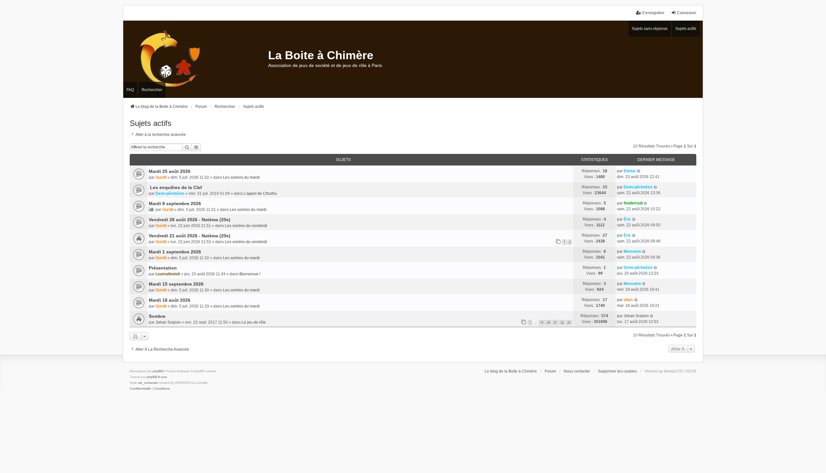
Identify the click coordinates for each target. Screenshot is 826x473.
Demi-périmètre (170, 193)
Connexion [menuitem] (686, 13)
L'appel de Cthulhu (260, 193)
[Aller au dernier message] (639, 171)
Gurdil (161, 177)
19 (541, 322)
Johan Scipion (168, 322)
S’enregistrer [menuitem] (653, 13)
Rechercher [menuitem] (152, 90)
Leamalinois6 (168, 274)
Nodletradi (633, 203)
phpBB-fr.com (157, 377)
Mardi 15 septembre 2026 (176, 284)
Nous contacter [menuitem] (577, 371)
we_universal (147, 382)
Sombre (157, 316)
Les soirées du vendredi (246, 225)
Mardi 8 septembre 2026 (175, 203)
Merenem (632, 251)
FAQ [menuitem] (130, 90)
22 (562, 322)
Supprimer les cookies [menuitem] (617, 371)
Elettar (630, 171)
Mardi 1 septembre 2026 (175, 251)
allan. (628, 300)
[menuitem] (140, 389)
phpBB (158, 371)
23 (568, 322)
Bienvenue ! (249, 274)
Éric (627, 219)
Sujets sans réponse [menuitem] (650, 28)
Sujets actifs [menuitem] (685, 28)
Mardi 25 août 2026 (169, 171)
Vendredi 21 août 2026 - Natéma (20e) (189, 235)
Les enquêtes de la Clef (175, 187)
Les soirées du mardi (241, 177)
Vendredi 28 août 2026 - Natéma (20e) (189, 219)
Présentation (163, 267)
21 (555, 322)
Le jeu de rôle (254, 322)
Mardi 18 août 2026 (169, 300)
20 (548, 322)
